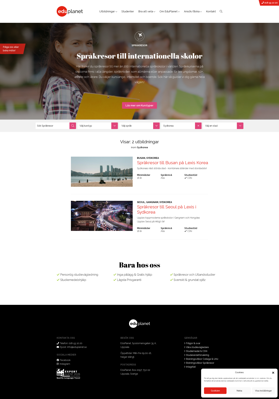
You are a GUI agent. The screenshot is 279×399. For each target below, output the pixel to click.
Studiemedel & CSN (196, 351)
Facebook (65, 360)
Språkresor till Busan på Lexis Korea (172, 162)
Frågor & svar (193, 343)
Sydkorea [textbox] (168, 125)
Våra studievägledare (197, 347)
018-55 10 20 (271, 2)
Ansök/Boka (192, 11)
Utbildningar (107, 11)
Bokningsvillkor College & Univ (202, 359)
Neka (239, 390)
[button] (273, 372)
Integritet (191, 366)
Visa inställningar (263, 390)
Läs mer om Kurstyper (139, 105)
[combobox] (97, 125)
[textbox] (97, 125)
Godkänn (215, 390)
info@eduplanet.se (77, 347)
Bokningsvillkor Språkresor (200, 363)
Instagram (65, 364)
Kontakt (211, 11)
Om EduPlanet (168, 11)
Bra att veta (145, 11)
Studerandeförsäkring (197, 355)
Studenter (127, 11)
